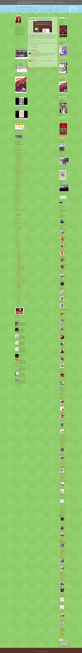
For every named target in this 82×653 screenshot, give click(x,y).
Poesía (16, 196)
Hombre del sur (65, 483)
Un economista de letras (62, 636)
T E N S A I (65, 282)
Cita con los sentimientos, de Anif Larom (21, 279)
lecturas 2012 (17, 181)
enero (18, 302)
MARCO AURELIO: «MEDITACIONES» (65, 276)
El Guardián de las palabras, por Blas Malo (65, 351)
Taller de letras (62, 476)
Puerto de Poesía (62, 363)
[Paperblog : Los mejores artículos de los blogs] (61, 640)
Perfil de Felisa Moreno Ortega (62, 209)
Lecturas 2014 (17, 182)
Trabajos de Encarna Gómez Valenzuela (63, 229)
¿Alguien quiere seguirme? (20, 269)
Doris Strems (62, 587)
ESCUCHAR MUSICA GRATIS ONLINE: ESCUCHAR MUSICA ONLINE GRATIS (63, 630)
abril (17, 297)
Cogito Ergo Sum (62, 243)
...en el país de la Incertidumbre (62, 447)
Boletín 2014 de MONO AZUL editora (63, 413)
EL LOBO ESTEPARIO (62, 573)
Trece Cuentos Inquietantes (62, 604)
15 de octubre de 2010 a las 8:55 (35, 56)
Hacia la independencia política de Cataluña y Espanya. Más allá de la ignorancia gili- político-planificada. (63, 576)
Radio (16, 202)
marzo (18, 299)
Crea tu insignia (61, 212)
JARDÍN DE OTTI (65, 499)
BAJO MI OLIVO (62, 594)
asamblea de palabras (63, 219)
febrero (18, 300)
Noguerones (16, 190)
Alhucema (32, 59)
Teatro (16, 208)
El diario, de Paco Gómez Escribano (20, 260)
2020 (17, 234)
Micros (16, 185)
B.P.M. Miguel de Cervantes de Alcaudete (62, 455)
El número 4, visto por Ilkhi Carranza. (65, 607)
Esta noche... (20, 328)
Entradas (61, 196)
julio (17, 293)
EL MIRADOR (62, 236)
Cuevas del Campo (17, 165)
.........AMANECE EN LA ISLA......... (63, 498)
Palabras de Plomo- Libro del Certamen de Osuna (20, 282)
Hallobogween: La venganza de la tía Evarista (21, 254)
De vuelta (20, 334)
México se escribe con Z (65, 568)
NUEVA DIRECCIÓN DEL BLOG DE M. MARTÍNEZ (63, 477)
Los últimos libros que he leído (65, 528)
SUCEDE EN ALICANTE (65, 343)
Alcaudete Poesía (62, 532)
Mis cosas (16, 186)
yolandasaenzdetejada (63, 441)
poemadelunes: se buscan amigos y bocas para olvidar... (63, 443)
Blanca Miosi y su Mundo (62, 281)
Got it (64, 2)
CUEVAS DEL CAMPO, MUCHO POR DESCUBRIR (63, 467)
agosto (18, 292)
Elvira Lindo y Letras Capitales (21, 280)
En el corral (65, 423)
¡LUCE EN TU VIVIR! (65, 312)
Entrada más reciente (32, 68)
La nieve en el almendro (18, 176)
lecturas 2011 (17, 180)
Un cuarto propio (62, 428)
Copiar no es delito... (65, 598)
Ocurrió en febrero (63, 341)
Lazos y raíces (62, 325)
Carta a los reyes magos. (20, 288)
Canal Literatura (17, 221)
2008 (17, 305)
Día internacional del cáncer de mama (21, 271)
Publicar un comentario (33, 64)
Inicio (44, 68)
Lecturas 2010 (17, 178)
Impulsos (61, 554)
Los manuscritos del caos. (63, 394)
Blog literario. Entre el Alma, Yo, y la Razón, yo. (63, 310)
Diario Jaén (42, 10)
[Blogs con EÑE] (64, 645)
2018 (17, 237)
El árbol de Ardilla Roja (63, 318)
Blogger (46, 651)
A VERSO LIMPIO (63, 437)
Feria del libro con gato (65, 408)
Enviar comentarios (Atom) (35, 70)
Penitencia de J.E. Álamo (20, 256)
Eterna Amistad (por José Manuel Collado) (65, 337)
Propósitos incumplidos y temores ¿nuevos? (22, 379)
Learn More (59, 2)
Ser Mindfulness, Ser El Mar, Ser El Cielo (65, 383)
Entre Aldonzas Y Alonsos (62, 334)
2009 (17, 304)
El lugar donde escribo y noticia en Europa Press (21, 285)
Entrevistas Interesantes (18, 172)
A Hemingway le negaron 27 (62, 349)
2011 (17, 247)
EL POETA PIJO (62, 495)
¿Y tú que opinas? (19, 263)
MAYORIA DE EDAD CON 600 (65, 260)
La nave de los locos (63, 406)
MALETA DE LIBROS (63, 264)
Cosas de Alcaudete (17, 155)
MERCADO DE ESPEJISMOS (62, 250)
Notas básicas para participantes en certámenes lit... (21, 258)
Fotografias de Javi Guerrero (62, 580)
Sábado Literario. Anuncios (21, 366)
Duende (16, 168)
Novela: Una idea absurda (18, 193)
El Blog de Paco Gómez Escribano (63, 516)
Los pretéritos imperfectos (62, 612)
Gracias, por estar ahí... (22, 341)
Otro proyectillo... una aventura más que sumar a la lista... (63, 507)
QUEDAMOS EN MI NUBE (63, 372)
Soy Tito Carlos (62, 597)
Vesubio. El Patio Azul (65, 358)
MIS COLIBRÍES (65, 589)
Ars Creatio (16, 224)
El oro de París (62, 555)
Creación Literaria (17, 160)
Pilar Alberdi (62, 273)
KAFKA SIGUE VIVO (65, 238)
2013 (17, 244)
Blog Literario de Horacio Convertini (63, 621)
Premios (16, 199)
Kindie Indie (62, 488)
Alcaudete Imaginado (20, 10)
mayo (18, 296)
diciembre (18, 249)
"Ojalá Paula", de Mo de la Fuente (65, 491)
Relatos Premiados (17, 204)
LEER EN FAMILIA (65, 457)
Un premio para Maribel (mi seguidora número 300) (20, 267)
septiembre (18, 290)
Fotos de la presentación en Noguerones (20, 287)
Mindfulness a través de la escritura (65, 291)
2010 (17, 248)
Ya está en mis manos (22, 372)
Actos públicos (17, 149)
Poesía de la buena (17, 198)
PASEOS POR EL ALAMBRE (62, 634)
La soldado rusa (21, 354)
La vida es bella (62, 552)
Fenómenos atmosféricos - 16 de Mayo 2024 (65, 321)
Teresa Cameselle (62, 295)
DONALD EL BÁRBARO (65, 252)
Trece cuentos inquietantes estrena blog (21, 275)
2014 (17, 242)
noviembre (18, 251)
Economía (16, 169)
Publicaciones (29, 10)
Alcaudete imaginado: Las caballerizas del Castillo (22, 348)
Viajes (16, 211)
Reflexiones (16, 203)
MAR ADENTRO (62, 380)
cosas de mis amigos (17, 156)
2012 (17, 245)
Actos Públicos (49, 10)
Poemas (16, 195)
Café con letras (62, 399)
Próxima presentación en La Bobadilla (20, 273)
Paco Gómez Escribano (34, 52)
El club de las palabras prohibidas (19, 171)
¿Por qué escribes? (21, 359)
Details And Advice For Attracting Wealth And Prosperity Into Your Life (63, 512)
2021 (17, 232)
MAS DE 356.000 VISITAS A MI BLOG (65, 232)
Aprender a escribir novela (63, 506)
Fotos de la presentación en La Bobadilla (21, 265)
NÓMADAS (62, 421)
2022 (17, 231)
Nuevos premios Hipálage (20, 277)
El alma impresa (62, 525)
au (15, 151)
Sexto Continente (62, 388)
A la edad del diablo (63, 257)
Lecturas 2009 (17, 177)
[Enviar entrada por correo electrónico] (40, 46)
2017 (17, 238)
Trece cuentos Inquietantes (35, 47)
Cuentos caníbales (17, 162)
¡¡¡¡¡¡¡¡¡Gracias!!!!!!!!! (22, 322)
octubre (18, 252)
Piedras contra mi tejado (62, 463)
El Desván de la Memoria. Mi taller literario (19, 220)
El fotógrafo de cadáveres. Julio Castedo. (65, 546)
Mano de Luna (62, 356)
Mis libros (16, 187)
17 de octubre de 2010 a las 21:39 (35, 62)
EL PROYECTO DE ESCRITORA (63, 288)
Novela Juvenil (17, 191)
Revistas (16, 207)
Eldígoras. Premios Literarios (19, 222)
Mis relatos (36, 10)
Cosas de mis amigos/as (18, 158)
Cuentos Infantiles (17, 163)
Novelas (16, 194)
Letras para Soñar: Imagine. (63, 566)
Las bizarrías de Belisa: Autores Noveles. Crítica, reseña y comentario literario (63, 542)
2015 (17, 241)
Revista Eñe (16, 216)
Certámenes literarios (18, 154)
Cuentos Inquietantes (18, 164)
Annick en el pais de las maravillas (63, 558)
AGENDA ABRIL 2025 (65, 297)
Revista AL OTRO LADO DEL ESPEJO (63, 481)
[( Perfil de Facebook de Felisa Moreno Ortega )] (63, 211)
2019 (17, 235)
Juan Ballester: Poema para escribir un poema (63, 439)
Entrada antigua (54, 68)
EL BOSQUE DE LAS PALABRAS (63, 551)
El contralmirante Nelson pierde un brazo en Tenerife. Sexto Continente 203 (63, 390)
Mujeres (16, 189)
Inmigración (16, 173)
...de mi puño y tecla (63, 510)
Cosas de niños (57, 10)
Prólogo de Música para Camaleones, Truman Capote (63, 396)
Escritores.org (17, 218)
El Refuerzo (65, 623)
